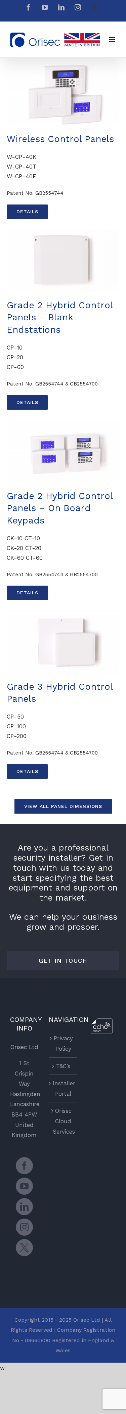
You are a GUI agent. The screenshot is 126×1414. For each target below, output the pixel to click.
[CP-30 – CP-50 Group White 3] (63, 612)
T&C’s (63, 1066)
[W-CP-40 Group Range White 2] (63, 65)
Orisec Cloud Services (63, 1121)
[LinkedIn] (24, 1206)
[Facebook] (24, 1165)
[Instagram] (24, 1227)
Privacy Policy (63, 1043)
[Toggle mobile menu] (112, 39)
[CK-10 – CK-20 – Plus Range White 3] (63, 422)
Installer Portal (63, 1088)
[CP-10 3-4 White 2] (63, 231)
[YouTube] (24, 1186)
